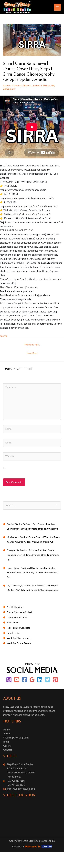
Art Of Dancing (14, 607)
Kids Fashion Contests (18, 627)
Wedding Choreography (19, 638)
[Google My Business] (32, 680)
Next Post (32, 353)
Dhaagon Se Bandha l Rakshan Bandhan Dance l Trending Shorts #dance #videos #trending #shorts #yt (33, 555)
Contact (7, 749)
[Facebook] (24, 680)
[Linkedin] (40, 680)
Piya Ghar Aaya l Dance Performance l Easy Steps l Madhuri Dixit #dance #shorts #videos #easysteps (32, 587)
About (6, 733)
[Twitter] (47, 680)
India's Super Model (17, 617)
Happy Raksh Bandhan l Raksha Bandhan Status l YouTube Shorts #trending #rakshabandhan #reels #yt (33, 572)
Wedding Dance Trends (19, 643)
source (3, 336)
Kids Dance (13, 622)
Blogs (6, 741)
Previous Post (32, 344)
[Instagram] (9, 680)
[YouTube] (17, 680)
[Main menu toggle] (57, 7)
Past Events (13, 632)
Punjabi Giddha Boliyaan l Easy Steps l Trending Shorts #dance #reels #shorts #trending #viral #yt (32, 526)
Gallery (7, 745)
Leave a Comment (12, 85)
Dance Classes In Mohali (37, 85)
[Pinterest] (55, 680)
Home (6, 729)
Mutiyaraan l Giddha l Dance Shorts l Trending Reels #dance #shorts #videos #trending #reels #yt (33, 539)
